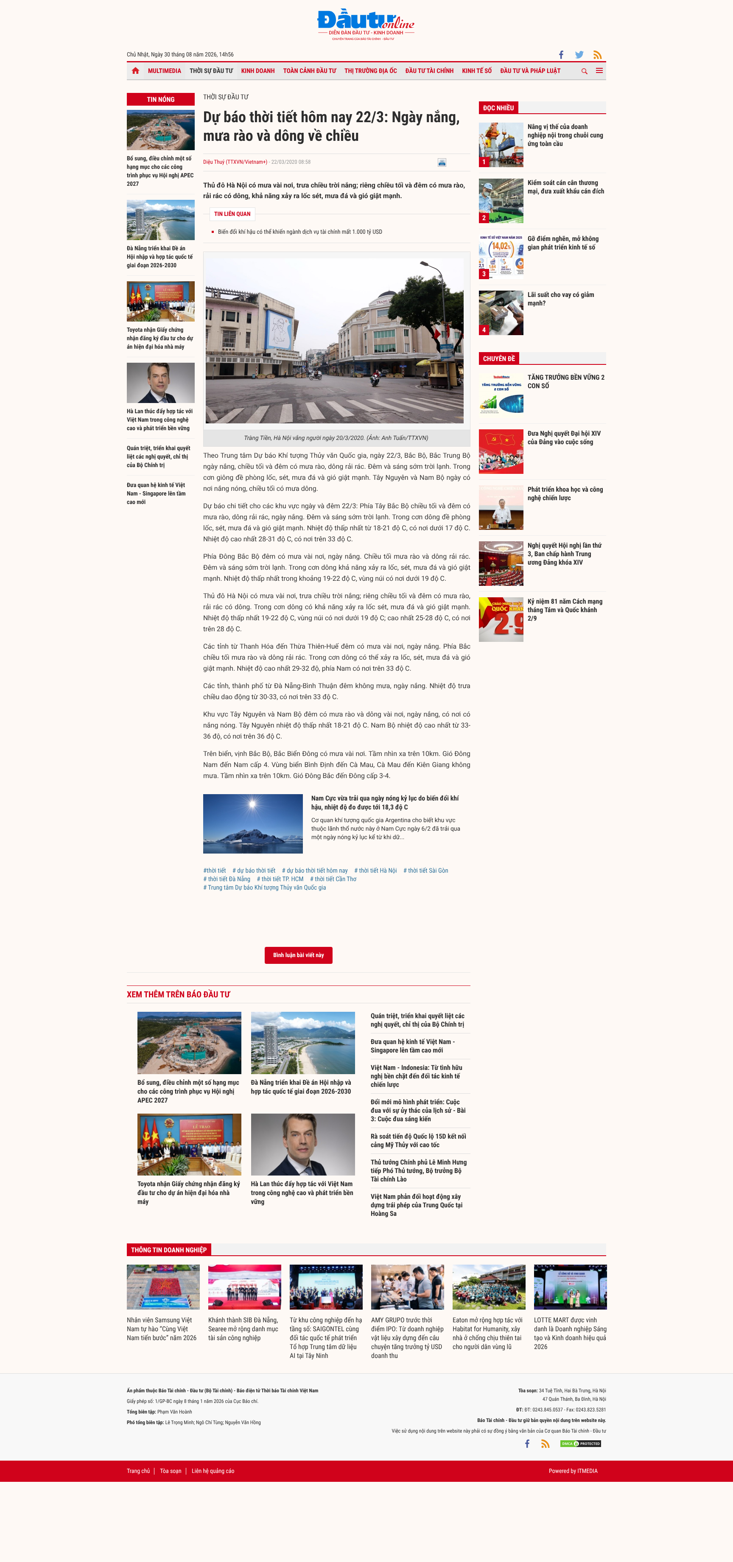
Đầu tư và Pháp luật (530, 71)
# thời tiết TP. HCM (280, 879)
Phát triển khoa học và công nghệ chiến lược (565, 493)
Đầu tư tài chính (430, 71)
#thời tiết (214, 870)
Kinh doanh (258, 71)
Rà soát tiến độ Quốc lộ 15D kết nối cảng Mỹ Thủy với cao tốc (418, 1140)
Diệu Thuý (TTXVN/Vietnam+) (235, 162)
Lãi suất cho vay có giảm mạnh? (561, 299)
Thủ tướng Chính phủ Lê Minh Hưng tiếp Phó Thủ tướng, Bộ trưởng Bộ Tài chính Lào (419, 1170)
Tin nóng (160, 99)
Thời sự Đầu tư (211, 71)
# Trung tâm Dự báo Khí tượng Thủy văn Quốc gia (264, 887)
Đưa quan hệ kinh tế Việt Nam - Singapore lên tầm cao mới (156, 494)
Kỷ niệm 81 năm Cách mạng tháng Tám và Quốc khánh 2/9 (565, 609)
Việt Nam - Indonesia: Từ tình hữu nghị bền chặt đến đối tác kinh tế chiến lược (416, 1076)
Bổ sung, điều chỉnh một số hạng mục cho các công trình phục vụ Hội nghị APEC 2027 (188, 1091)
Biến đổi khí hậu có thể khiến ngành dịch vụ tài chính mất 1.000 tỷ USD (300, 232)
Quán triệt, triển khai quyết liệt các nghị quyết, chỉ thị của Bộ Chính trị (158, 457)
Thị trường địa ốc (370, 71)
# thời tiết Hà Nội (375, 870)
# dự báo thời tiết (254, 870)
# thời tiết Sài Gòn (425, 870)
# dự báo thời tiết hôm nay (315, 870)
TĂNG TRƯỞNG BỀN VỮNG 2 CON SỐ (566, 381)
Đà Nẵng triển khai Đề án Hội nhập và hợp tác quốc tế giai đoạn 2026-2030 (160, 257)
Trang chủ (138, 1471)
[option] (163, 1303)
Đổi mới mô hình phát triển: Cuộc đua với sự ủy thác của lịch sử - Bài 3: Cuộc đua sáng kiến (418, 1110)
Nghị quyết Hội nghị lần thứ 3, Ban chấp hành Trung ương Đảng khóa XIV (565, 553)
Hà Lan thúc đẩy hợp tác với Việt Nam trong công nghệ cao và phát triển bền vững (160, 420)
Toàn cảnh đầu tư (309, 71)
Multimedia (164, 71)
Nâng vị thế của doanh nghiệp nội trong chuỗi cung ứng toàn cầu (565, 135)
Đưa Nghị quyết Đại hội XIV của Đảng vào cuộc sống (564, 437)
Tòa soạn (170, 1471)
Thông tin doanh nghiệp (169, 1250)
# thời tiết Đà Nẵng (226, 879)
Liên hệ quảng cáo (213, 1471)
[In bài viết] (442, 162)
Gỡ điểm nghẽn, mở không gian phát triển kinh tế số (563, 243)
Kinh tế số (477, 71)
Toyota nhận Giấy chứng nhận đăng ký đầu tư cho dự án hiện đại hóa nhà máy (160, 338)
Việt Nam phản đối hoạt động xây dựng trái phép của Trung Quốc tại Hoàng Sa (416, 1205)
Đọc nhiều (498, 108)
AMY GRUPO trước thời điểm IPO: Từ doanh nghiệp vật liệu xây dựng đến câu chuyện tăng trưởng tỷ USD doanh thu (407, 1338)
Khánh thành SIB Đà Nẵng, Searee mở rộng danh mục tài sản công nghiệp (243, 1329)
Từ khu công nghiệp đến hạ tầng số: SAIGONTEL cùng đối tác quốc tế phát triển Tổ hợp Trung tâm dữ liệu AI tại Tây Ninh (326, 1338)
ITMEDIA (587, 1471)
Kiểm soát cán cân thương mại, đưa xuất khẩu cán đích (566, 187)
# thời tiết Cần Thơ (333, 879)
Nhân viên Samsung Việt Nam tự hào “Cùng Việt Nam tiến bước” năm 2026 (161, 1329)
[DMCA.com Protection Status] (581, 1443)
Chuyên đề (499, 359)
